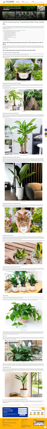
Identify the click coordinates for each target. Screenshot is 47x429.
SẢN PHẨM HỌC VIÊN (15, 4)
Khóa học (22, 421)
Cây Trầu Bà (6, 38)
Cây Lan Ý (6, 39)
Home (6, 18)
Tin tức (22, 423)
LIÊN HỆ (30, 4)
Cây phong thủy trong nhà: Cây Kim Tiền (10, 37)
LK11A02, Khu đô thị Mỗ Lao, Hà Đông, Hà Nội (10, 422)
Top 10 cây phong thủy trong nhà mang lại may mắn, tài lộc (12, 31)
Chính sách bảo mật (24, 424)
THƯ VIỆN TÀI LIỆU (22, 4)
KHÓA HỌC (9, 4)
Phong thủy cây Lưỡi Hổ (8, 36)
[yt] (46, 134)
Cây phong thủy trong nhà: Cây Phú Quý (10, 35)
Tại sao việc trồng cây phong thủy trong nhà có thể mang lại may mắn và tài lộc (14, 30)
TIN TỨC (27, 4)
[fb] (46, 130)
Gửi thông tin (22, 414)
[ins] (46, 136)
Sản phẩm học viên (24, 422)
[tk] (46, 132)
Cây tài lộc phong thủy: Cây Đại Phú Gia (10, 34)
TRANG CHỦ (5, 4)
